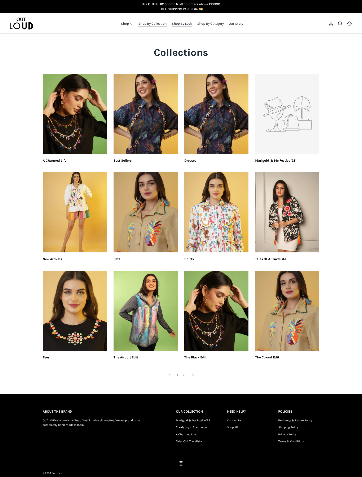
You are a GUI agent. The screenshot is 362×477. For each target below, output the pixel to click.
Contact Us (234, 420)
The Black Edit (195, 357)
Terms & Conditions (291, 441)
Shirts (189, 259)
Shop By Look (182, 24)
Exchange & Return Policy (295, 420)
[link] (169, 374)
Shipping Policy (288, 427)
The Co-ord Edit (267, 357)
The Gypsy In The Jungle (191, 427)
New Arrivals (52, 259)
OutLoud (56, 473)
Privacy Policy (287, 434)
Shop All (127, 24)
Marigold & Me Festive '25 (275, 160)
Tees (46, 357)
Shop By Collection (152, 24)
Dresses (190, 160)
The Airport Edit (126, 357)
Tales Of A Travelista (270, 259)
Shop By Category (210, 24)
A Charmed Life (54, 160)
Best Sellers (123, 160)
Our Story (236, 24)
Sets (117, 259)
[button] (349, 23)
